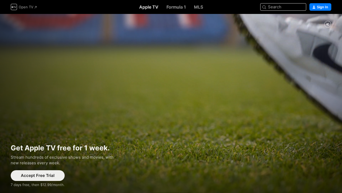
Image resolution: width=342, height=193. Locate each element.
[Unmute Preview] (327, 24)
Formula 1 (176, 7)
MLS (198, 7)
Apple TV (148, 7)
